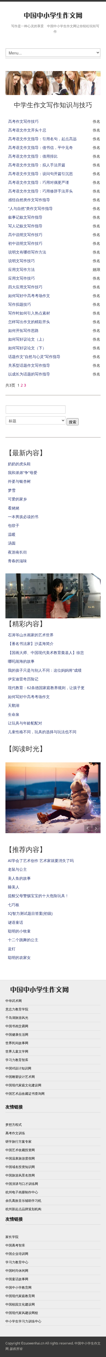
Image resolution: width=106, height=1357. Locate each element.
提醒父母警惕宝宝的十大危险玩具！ (38, 895)
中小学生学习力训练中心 (23, 1321)
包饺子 (13, 525)
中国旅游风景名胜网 (20, 1175)
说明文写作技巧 (21, 260)
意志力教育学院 (16, 1009)
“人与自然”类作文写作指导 (30, 208)
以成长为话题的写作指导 (29, 374)
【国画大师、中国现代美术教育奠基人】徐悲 (46, 652)
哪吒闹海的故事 (21, 661)
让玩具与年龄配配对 (25, 723)
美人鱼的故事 (19, 878)
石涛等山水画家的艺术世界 (31, 634)
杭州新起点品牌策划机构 (23, 1209)
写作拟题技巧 (19, 304)
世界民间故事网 (16, 1043)
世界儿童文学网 (16, 1051)
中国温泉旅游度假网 (20, 1158)
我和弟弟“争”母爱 (22, 472)
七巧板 (13, 904)
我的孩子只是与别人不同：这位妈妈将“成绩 (45, 670)
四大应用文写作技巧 (25, 286)
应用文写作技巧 (21, 278)
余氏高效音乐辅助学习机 (23, 1200)
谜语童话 (15, 922)
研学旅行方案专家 (18, 1141)
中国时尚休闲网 (16, 1270)
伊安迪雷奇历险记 (23, 678)
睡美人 (13, 887)
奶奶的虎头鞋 (19, 463)
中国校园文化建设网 (20, 1304)
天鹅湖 (13, 705)
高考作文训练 (15, 1133)
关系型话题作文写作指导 (29, 365)
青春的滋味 (17, 560)
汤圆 (11, 543)
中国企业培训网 (16, 1253)
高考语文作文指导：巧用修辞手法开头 (40, 191)
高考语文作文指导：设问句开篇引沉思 (40, 173)
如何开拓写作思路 (23, 330)
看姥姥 (13, 508)
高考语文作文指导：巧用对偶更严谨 (38, 182)
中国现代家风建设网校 (21, 1312)
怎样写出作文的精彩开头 (29, 321)
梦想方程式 (13, 1124)
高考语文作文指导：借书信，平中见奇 (40, 147)
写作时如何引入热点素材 (29, 313)
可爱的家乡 (17, 499)
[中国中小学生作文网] (53, 15)
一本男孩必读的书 (23, 516)
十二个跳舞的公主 (23, 939)
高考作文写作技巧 (23, 121)
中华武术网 (13, 1000)
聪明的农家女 (19, 957)
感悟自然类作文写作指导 (29, 199)
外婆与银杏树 (19, 481)
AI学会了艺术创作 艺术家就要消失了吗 (41, 860)
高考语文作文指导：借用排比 (33, 156)
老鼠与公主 (17, 869)
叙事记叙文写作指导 (25, 217)
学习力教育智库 (16, 1060)
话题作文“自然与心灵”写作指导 (34, 356)
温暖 (11, 534)
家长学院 (11, 1236)
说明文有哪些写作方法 (27, 252)
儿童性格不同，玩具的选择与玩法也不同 (42, 731)
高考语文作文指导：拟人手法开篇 (36, 164)
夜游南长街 (17, 552)
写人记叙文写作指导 (25, 225)
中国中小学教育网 (18, 1287)
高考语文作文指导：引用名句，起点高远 (42, 138)
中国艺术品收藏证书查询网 (25, 1093)
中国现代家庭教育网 (20, 1296)
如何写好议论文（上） (27, 339)
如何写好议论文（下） (27, 347)
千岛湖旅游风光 (16, 1017)
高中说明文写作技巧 (25, 234)
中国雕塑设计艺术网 (20, 1076)
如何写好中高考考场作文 (29, 295)
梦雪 (11, 490)
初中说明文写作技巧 (25, 243)
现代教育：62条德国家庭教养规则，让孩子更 (46, 687)
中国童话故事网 (16, 1279)
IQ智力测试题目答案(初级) (30, 913)
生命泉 (13, 714)
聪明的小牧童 (19, 931)
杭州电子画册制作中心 (21, 1192)
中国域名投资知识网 (20, 1167)
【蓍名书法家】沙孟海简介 (31, 643)
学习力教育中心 (16, 1262)
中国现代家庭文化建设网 (23, 1085)
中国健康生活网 (16, 1034)
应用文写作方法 (21, 269)
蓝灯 (11, 948)
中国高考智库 (15, 1245)
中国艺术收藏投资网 (20, 1150)
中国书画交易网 (16, 1026)
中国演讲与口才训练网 (21, 1183)
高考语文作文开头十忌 (27, 130)
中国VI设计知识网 (18, 1068)
